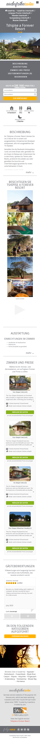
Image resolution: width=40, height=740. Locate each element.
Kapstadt (30, 672)
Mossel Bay (32, 679)
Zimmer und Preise (20, 70)
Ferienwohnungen (20, 636)
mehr (28, 172)
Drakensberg (10, 679)
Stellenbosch (9, 674)
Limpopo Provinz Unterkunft (19, 13)
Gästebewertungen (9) (20, 74)
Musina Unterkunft (20, 20)
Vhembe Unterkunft (19, 16)
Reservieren (21, 77)
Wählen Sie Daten (20, 412)
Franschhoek (20, 674)
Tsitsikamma (21, 679)
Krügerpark (31, 677)
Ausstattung (20, 67)
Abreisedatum (35, 94)
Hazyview (22, 677)
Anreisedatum (35, 90)
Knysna (14, 677)
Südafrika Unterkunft (25, 11)
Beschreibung (20, 64)
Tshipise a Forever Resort (20, 721)
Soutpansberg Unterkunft (19, 18)
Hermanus (21, 681)
